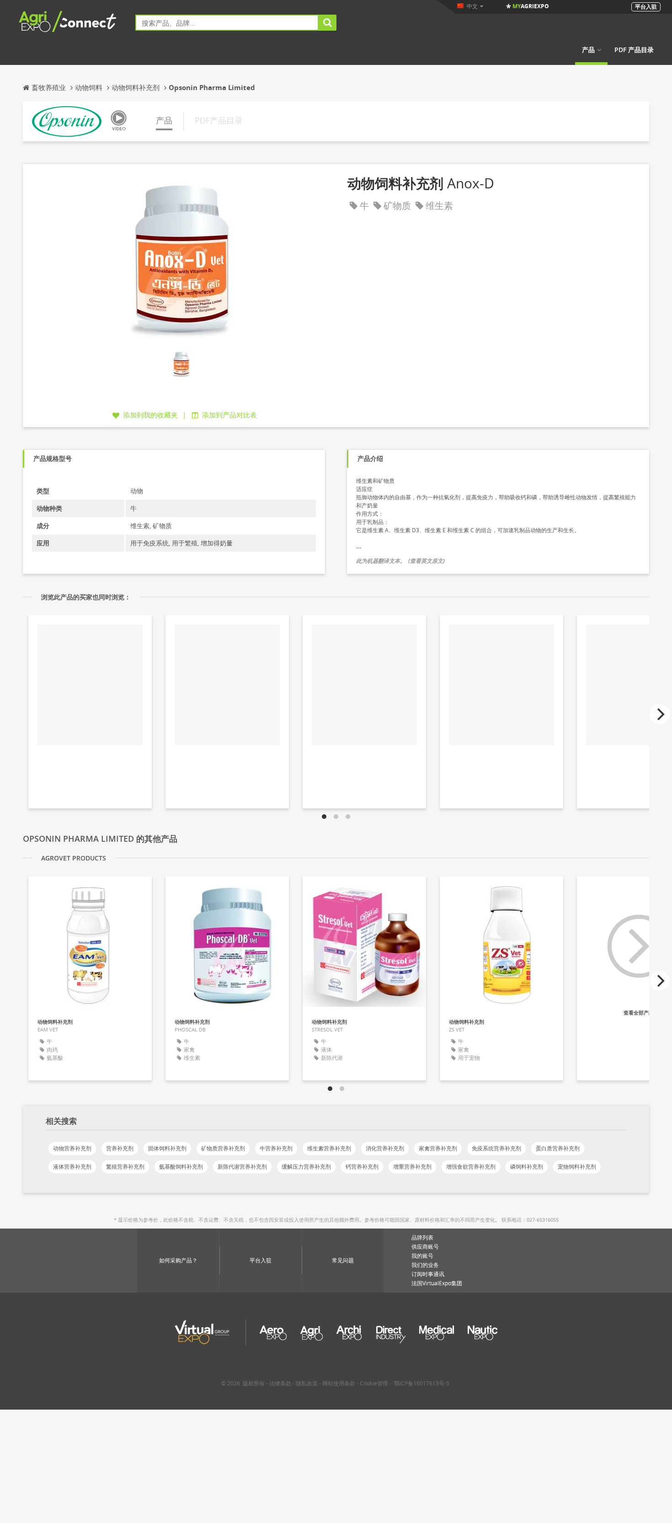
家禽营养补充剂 (438, 1148)
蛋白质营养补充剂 (558, 1148)
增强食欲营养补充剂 (471, 1166)
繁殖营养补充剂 (125, 1166)
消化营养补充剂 (385, 1148)
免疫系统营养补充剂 (496, 1148)
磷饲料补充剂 (526, 1166)
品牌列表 (422, 1237)
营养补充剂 (119, 1148)
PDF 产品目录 (634, 50)
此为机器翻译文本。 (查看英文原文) (400, 561)
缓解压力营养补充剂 (306, 1166)
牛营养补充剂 (276, 1148)
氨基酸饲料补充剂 (181, 1166)
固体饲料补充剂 (167, 1148)
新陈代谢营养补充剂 (242, 1166)
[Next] (660, 714)
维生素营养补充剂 (329, 1148)
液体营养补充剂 (72, 1166)
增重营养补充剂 (412, 1166)
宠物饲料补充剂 (577, 1166)
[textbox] (227, 23)
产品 (588, 50)
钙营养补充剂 (362, 1166)
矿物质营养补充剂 (223, 1148)
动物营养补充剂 (72, 1148)
